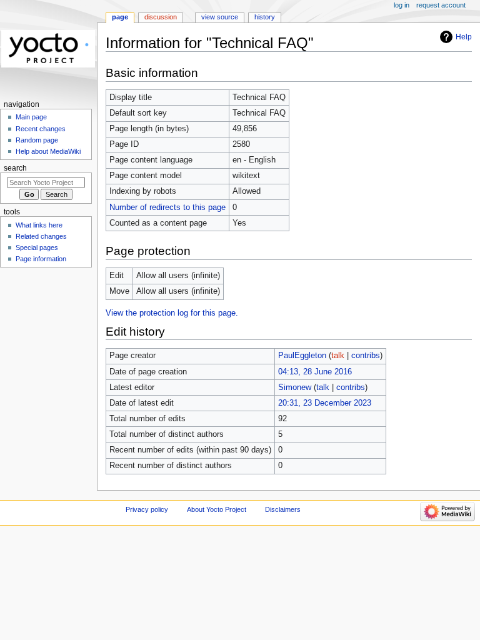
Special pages (37, 247)
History (264, 17)
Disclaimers (283, 509)
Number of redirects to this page (167, 207)
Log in (401, 5)
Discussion (160, 17)
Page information (41, 258)
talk (337, 355)
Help (464, 36)
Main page (31, 117)
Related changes (41, 236)
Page (120, 17)
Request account (441, 5)
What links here (39, 225)
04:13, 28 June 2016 (315, 372)
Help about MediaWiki (48, 151)
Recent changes (41, 128)
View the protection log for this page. (172, 313)
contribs (365, 355)
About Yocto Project (216, 509)
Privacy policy (147, 509)
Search (15, 168)
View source (219, 17)
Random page (37, 140)
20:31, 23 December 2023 (324, 403)
